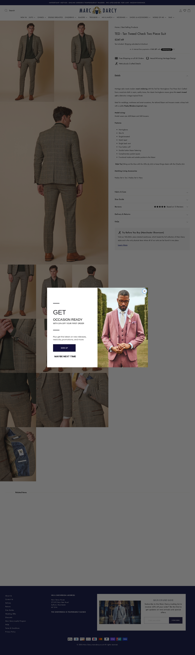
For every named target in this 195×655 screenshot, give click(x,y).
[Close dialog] (144, 291)
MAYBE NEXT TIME (65, 356)
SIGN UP (64, 348)
